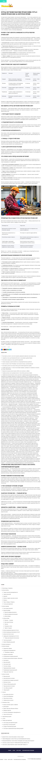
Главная (1, 759)
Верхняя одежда (6, 610)
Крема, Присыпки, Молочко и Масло (10, 708)
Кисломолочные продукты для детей (10, 680)
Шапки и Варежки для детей (9, 642)
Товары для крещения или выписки (12, 638)
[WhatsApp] (8, 349)
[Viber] (6, 349)
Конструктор (5, 660)
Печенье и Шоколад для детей (9, 684)
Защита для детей (7, 594)
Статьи (3, 718)
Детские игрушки (5, 646)
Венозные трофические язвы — (7, 573)
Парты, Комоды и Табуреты (9, 602)
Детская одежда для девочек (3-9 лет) (11, 630)
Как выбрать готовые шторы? (18, 736)
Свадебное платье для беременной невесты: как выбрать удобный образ (17, 358)
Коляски (4, 692)
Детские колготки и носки (8, 634)
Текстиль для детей (7, 640)
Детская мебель (5, 590)
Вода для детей (6, 676)
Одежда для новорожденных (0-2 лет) (11, 636)
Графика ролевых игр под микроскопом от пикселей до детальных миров (17, 373)
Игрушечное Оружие (7, 648)
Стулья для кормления (8, 604)
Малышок (9, 5)
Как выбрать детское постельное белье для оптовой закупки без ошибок (17, 365)
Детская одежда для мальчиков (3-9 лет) (11, 632)
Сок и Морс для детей (7, 688)
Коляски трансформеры (8, 696)
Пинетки (6, 624)
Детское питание (5, 674)
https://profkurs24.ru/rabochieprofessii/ (15, 27)
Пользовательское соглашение (20, 759)
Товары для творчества (8, 672)
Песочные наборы (7, 666)
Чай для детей (6, 690)
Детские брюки (7, 616)
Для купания (6, 706)
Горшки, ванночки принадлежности (10, 592)
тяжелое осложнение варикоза (20, 573)
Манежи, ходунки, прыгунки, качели (10, 598)
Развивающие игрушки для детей (10, 670)
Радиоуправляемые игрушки (9, 668)
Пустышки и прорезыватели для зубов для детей (13, 728)
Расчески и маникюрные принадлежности (11, 712)
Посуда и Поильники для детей (9, 726)
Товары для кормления (7, 720)
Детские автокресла (6, 644)
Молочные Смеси (7, 682)
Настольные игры (7, 664)
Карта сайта (10, 759)
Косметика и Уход (5, 702)
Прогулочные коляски (7, 698)
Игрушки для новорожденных (9, 650)
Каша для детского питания (9, 678)
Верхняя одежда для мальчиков (11, 614)
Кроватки (5, 596)
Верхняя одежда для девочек (11, 612)
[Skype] (9, 349)
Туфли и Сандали (8, 628)
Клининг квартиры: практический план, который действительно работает (17, 361)
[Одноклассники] (3, 349)
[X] (4, 349)
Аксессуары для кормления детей (10, 722)
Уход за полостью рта (7, 714)
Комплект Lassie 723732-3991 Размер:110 (18, 744)
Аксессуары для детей (8, 608)
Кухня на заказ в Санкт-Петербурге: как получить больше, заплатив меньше (17, 363)
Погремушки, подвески (9, 652)
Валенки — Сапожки (9, 620)
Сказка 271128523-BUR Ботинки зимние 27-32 (19, 742)
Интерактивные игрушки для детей (10, 656)
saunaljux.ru (38, 758)
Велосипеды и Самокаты (7, 588)
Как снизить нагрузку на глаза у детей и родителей (12, 359)
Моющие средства (7, 710)
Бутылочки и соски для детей (9, 724)
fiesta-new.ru (33, 758)
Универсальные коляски (8, 700)
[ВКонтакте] (1, 349)
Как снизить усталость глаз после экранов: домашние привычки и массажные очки (19, 356)
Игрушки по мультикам (8, 654)
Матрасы (5, 600)
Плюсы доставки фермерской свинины (22, 738)
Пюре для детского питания (9, 686)
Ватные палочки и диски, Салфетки (10, 704)
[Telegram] (11, 349)
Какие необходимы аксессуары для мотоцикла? (24, 740)
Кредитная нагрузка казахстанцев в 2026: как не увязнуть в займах (15, 371)
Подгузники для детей (6, 716)
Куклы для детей (6, 662)
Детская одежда (5, 606)
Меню (4, 1)
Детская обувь (6, 618)
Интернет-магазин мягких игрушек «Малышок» (12, 658)
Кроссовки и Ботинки (9, 622)
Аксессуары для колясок (8, 694)
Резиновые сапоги (8, 626)
